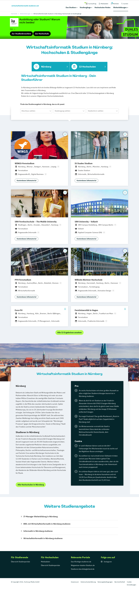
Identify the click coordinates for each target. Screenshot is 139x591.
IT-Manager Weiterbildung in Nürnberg (40, 516)
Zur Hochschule (42, 33)
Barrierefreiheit (120, 582)
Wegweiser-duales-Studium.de (83, 565)
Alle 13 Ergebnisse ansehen (69, 332)
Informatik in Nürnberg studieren (38, 531)
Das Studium (71, 7)
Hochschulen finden (102, 7)
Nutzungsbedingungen (105, 582)
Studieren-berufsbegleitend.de (82, 569)
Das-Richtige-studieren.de (81, 562)
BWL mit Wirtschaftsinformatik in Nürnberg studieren (46, 524)
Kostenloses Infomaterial (26, 180)
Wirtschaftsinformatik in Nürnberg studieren (43, 538)
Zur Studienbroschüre (21, 33)
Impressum (75, 582)
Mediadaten (45, 562)
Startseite (14, 14)
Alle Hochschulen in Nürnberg (31, 484)
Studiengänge (85, 7)
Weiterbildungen (120, 7)
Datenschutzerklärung (88, 582)
